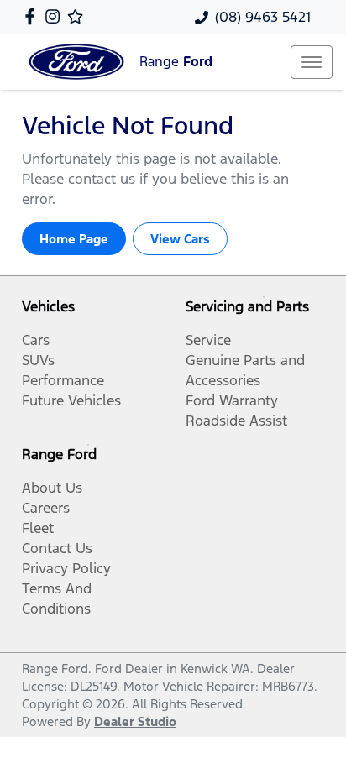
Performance (63, 380)
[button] (312, 62)
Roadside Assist (236, 420)
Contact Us (57, 548)
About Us (52, 487)
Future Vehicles (71, 400)
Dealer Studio (135, 721)
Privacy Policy (66, 568)
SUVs (38, 360)
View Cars (180, 239)
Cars (36, 340)
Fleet (38, 528)
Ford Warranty (232, 400)
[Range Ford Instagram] (56, 16)
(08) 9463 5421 (263, 17)
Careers (46, 508)
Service (208, 340)
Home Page (73, 239)
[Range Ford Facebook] (33, 16)
